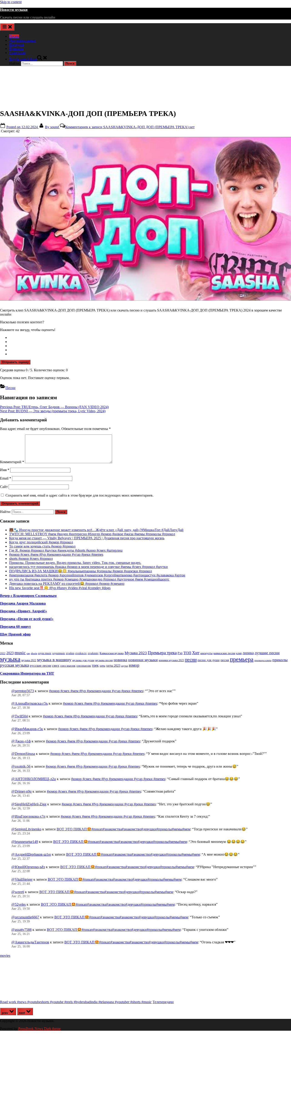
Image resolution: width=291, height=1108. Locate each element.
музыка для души (83, 660)
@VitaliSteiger (22, 879)
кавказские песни (224, 653)
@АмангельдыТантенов (30, 942)
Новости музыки (14, 10)
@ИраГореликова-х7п (28, 816)
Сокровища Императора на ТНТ (27, 673)
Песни (14, 36)
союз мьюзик (67, 665)
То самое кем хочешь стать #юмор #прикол (42, 546)
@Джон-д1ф (21, 741)
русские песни (40, 665)
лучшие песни (267, 653)
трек (95, 665)
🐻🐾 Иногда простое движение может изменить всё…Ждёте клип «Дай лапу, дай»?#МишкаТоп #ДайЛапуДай (96, 530)
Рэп (180, 653)
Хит (195, 652)
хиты (102, 665)
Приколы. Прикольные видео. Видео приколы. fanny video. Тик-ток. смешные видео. (75, 563)
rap (28, 653)
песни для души (209, 660)
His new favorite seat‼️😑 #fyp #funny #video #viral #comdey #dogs (59, 588)
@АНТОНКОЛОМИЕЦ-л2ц (33, 779)
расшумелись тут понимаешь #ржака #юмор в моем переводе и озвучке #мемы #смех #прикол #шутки (88, 567)
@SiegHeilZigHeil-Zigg (28, 804)
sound (52, 127)
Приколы (16, 48)
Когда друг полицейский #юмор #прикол (41, 542)
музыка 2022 (28, 660)
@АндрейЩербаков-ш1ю (31, 854)
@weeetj (17, 892)
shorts (34, 653)
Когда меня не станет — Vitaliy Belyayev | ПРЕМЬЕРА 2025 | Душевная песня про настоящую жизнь (86, 538)
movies (5, 955)
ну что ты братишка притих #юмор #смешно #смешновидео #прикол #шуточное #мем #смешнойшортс (89, 579)
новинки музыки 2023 (171, 660)
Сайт (4, 487)
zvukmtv (93, 653)
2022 (2, 653)
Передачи (16, 44)
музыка (10, 659)
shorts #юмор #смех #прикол (31, 558)
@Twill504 (19, 716)
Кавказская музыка (112, 653)
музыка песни (104, 660)
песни (191, 659)
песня (225, 660)
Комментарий (12, 462)
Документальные (22, 40)
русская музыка (14, 665)
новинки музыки (143, 660)
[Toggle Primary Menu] (7, 27)
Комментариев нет (130, 127)
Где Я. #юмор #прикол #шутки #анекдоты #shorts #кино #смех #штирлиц (66, 550)
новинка (120, 660)
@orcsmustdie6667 (25, 917)
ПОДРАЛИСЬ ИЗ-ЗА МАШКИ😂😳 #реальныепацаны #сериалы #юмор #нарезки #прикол (80, 571)
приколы (280, 660)
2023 (10, 653)
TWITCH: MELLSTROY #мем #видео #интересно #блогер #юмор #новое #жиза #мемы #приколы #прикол (92, 534)
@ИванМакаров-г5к (27, 729)
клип (239, 653)
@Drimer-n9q (21, 791)
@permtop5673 (22, 691)
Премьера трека (162, 652)
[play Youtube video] (145, 219)
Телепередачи (163, 1002)
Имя (4, 470)
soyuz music (44, 653)
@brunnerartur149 (24, 842)
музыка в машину (54, 659)
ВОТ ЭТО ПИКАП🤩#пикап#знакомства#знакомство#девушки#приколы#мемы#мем (123, 829)
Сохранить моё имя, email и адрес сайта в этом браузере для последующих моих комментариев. (79, 495)
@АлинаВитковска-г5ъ (29, 703)
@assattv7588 (21, 930)
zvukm (70, 653)
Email (5, 478)
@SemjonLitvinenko (26, 829)
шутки (124, 666)
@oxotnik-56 (20, 766)
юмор (134, 665)
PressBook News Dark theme (39, 1028)
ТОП (187, 653)
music (20, 652)
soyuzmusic (58, 653)
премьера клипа (262, 660)
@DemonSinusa (23, 754)
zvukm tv (81, 653)
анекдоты (206, 653)
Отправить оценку (15, 362)
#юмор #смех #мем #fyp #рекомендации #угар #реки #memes (56, 554)
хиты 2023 (113, 665)
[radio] (150, 338)
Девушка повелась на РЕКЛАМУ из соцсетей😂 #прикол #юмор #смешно (66, 583)
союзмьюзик (83, 665)
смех (55, 665)
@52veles (18, 904)
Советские (17, 53)
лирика (248, 653)
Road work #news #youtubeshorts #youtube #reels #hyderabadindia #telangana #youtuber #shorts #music (76, 1002)
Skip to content (11, 2)
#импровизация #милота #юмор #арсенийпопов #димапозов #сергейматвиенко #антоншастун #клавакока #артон (97, 575)
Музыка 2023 (136, 653)
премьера (241, 659)
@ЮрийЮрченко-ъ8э (28, 867)
